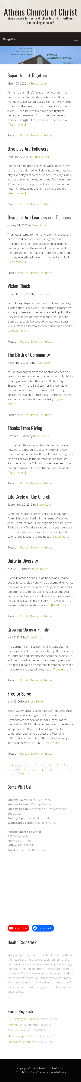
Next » (22, 774)
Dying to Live (15, 1030)
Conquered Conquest (22, 1042)
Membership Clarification (23, 1036)
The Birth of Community (29, 354)
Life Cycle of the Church (29, 496)
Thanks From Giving (25, 428)
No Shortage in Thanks (22, 1019)
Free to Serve (19, 693)
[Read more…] (17, 124)
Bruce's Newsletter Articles (36, 135)
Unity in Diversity (23, 560)
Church (19, 1072)
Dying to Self (15, 1025)
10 (32, 769)
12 (50, 769)
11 (41, 769)
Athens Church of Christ (40, 11)
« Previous (16, 765)
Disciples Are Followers (28, 148)
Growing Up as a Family (28, 629)
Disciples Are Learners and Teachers (39, 217)
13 (58, 769)
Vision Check (19, 286)
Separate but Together (27, 75)
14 (67, 769)
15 (11, 774)
